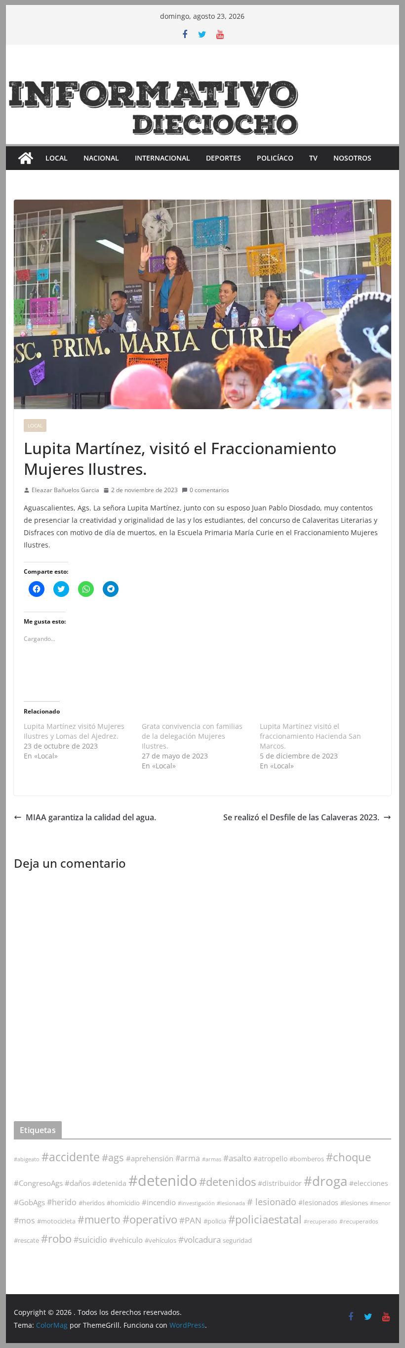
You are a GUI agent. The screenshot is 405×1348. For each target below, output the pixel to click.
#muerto (99, 1219)
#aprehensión (149, 1158)
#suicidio (90, 1239)
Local (56, 158)
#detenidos (227, 1181)
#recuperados (358, 1221)
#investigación (196, 1203)
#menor (380, 1203)
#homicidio (123, 1202)
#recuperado (320, 1221)
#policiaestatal (265, 1219)
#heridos (92, 1202)
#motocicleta (56, 1221)
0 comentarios (209, 490)
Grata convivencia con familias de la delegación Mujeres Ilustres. (192, 736)
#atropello (270, 1158)
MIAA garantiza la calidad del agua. (91, 817)
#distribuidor (280, 1183)
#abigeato (27, 1159)
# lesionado (271, 1202)
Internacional (162, 158)
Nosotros (352, 158)
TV (313, 158)
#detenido (162, 1180)
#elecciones (368, 1183)
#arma (187, 1158)
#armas (211, 1159)
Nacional (101, 158)
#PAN (190, 1220)
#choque (348, 1157)
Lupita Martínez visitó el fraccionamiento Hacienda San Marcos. (310, 736)
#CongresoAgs (38, 1183)
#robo (56, 1238)
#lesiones (354, 1202)
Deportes (223, 158)
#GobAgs (29, 1202)
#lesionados (318, 1202)
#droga (325, 1181)
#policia (214, 1221)
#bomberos (306, 1158)
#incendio (159, 1202)
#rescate (26, 1240)
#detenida (109, 1183)
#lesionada (231, 1203)
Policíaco (275, 158)
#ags (113, 1157)
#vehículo (126, 1240)
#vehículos (160, 1240)
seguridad (237, 1240)
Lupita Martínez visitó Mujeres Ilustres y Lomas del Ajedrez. (74, 731)
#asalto (237, 1158)
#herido (62, 1202)
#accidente (70, 1157)
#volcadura (199, 1239)
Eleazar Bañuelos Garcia (65, 490)
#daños (77, 1183)
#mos (24, 1220)
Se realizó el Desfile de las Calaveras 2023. (301, 817)
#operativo (149, 1219)
